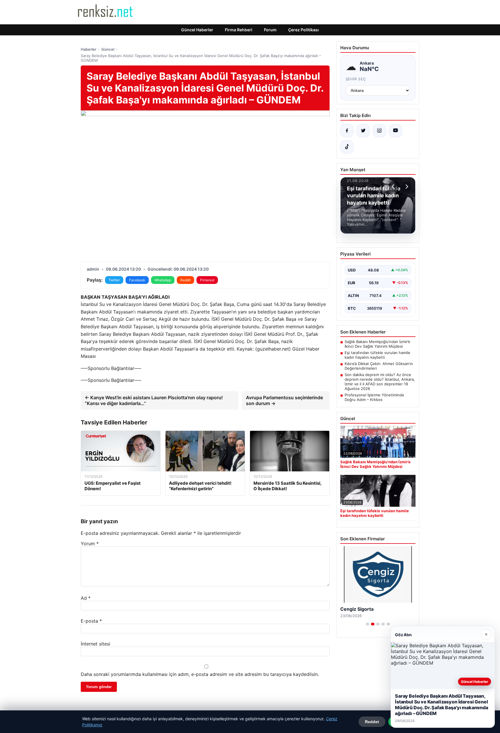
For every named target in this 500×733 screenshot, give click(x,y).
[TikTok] (347, 147)
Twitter (114, 280)
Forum (270, 29)
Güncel (107, 49)
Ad (86, 598)
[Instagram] (379, 130)
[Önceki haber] (394, 187)
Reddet (372, 721)
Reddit (185, 280)
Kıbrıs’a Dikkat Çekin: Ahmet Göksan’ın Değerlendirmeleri (379, 366)
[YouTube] (395, 130)
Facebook (137, 280)
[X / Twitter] (363, 130)
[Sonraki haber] (406, 187)
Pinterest (207, 280)
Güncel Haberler (197, 29)
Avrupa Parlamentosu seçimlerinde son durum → (284, 400)
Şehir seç (356, 79)
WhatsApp (163, 280)
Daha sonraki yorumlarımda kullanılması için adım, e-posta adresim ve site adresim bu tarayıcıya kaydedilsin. (200, 674)
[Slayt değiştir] (367, 624)
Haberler (88, 49)
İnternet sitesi (95, 644)
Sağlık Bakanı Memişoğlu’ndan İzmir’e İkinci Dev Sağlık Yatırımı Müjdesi (377, 344)
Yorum (90, 543)
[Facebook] (347, 130)
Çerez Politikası (303, 29)
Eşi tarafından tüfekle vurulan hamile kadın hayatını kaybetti (377, 355)
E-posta (91, 621)
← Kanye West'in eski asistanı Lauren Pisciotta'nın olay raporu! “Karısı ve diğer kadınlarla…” (154, 400)
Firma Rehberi (238, 29)
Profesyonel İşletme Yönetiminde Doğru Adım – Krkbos (374, 397)
